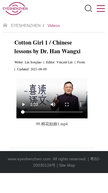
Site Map (67, 165)
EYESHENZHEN (26, 25)
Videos (54, 25)
